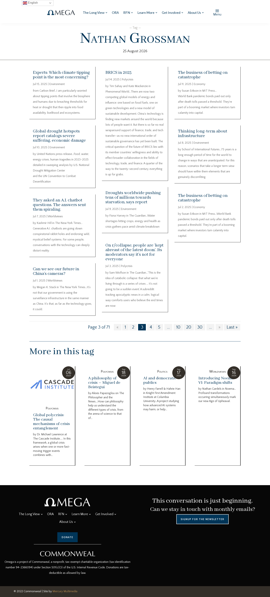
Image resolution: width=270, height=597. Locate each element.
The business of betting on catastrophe (203, 75)
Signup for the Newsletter (202, 519)
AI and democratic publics (159, 380)
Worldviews (55, 216)
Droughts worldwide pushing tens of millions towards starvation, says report (133, 197)
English (32, 2)
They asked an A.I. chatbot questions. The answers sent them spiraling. (59, 205)
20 (188, 327)
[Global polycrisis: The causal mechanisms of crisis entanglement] (52, 384)
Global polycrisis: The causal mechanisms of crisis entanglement (51, 421)
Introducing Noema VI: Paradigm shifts (215, 380)
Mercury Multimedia (65, 591)
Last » (232, 327)
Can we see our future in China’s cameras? (56, 271)
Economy (199, 84)
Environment (57, 84)
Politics (162, 371)
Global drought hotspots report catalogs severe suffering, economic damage (59, 136)
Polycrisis (127, 79)
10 (178, 327)
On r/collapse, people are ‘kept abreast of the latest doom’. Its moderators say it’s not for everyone (134, 252)
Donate (67, 537)
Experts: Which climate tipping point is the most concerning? (61, 75)
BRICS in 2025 (118, 72)
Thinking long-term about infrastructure (202, 134)
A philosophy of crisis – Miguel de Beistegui (104, 383)
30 (199, 327)
